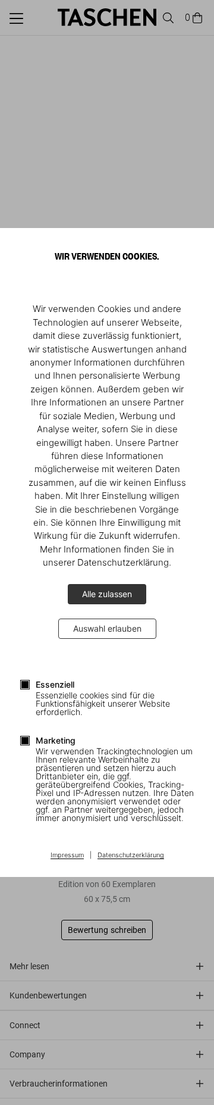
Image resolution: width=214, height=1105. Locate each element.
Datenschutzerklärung (130, 855)
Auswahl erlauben (107, 628)
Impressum (67, 855)
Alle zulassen (107, 594)
